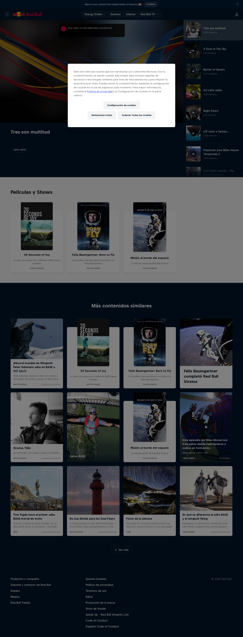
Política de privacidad (100, 91)
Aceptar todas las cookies (136, 115)
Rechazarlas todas (102, 115)
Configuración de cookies (121, 105)
